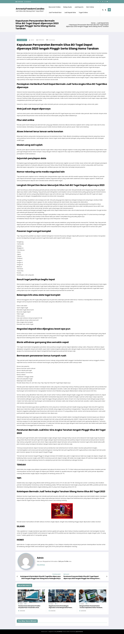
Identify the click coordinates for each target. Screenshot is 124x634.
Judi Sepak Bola (70, 12)
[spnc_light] (105, 9)
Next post (66, 574)
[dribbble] (103, 1)
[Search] (103, 10)
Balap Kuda (67, 7)
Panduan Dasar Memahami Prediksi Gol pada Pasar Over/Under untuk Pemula (29, 606)
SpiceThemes (79, 631)
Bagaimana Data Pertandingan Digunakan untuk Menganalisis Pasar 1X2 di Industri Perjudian (60, 606)
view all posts (41, 564)
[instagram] (105, 1)
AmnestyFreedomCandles (30, 8)
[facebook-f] (98, 1)
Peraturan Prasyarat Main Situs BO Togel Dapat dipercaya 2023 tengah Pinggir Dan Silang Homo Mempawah (81, 577)
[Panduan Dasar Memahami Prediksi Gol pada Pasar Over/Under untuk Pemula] (31, 596)
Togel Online (83, 12)
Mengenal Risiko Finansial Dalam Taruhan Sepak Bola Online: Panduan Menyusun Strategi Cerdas (90, 606)
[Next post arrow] (106, 576)
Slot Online (90, 7)
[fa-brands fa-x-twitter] (100, 1)
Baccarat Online (54, 7)
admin (32, 40)
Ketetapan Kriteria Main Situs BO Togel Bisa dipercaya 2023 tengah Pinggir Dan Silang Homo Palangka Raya (40, 577)
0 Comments (51, 40)
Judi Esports (79, 7)
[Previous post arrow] (17, 576)
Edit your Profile (63, 561)
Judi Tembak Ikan (55, 12)
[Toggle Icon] (109, 9)
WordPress (59, 631)
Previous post (56, 574)
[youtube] (107, 1)
